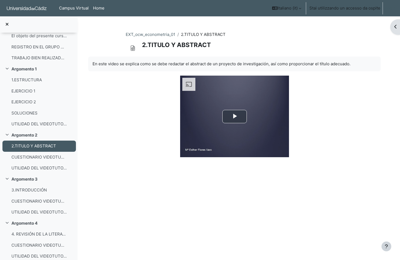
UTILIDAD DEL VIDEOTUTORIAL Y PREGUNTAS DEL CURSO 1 (39, 123)
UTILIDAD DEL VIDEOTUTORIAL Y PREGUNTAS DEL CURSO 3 (39, 212)
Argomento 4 (24, 223)
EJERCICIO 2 (23, 101)
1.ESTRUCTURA (26, 79)
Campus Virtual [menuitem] (74, 8)
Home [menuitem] (98, 8)
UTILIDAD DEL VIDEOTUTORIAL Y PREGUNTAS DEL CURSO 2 (39, 168)
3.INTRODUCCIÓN (29, 190)
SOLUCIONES (24, 113)
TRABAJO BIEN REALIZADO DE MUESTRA (39, 57)
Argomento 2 (24, 135)
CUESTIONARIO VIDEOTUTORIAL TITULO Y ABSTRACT (39, 157)
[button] (287, 8)
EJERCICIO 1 (23, 91)
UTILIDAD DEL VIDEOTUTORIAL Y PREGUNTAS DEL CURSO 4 (39, 256)
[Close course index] (7, 25)
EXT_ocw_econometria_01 (150, 34)
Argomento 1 (24, 69)
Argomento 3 (24, 179)
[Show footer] (386, 246)
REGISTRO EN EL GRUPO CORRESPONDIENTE (39, 46)
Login (390, 8)
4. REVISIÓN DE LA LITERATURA (39, 234)
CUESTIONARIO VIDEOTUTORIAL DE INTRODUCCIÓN (39, 201)
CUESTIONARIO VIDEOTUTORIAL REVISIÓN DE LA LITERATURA (39, 245)
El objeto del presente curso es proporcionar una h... (39, 35)
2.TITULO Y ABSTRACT (33, 145)
